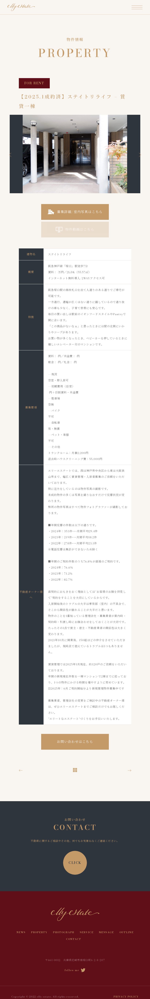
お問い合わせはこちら (75, 741)
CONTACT (73, 939)
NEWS (20, 932)
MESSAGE (106, 932)
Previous (11, 154)
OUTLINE (126, 932)
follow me (72, 970)
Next (139, 154)
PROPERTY (39, 932)
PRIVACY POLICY (126, 996)
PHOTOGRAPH (63, 932)
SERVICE (86, 932)
